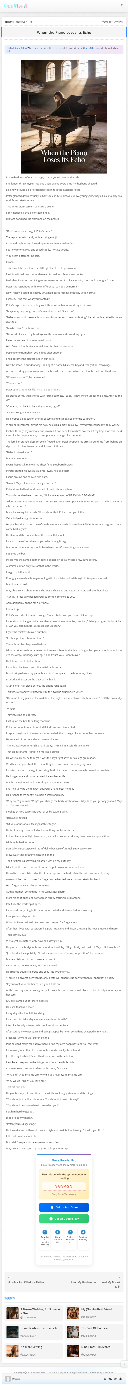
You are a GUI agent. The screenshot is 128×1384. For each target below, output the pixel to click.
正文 (30, 21)
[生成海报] (105, 1379)
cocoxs (16, 1378)
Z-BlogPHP (108, 1372)
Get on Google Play (66, 1218)
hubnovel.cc (39, 1372)
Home (10, 21)
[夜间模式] (122, 6)
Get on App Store (67, 1207)
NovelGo (20, 21)
